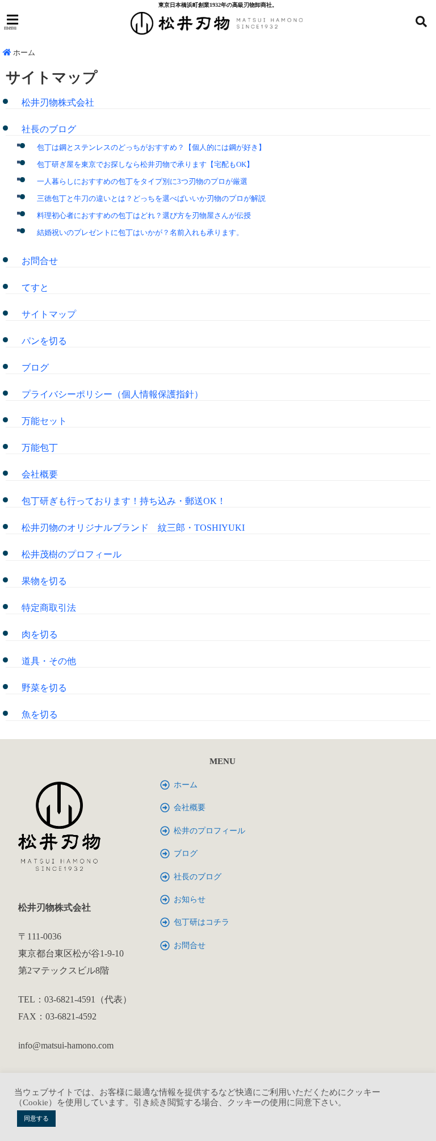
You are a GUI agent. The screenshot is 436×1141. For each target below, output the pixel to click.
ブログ (35, 367)
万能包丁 (40, 447)
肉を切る (40, 634)
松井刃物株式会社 (58, 102)
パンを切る (44, 341)
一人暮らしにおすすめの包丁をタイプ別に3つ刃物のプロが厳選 (142, 181)
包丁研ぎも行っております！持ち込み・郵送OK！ (124, 501)
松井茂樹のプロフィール (71, 554)
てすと (40, 287)
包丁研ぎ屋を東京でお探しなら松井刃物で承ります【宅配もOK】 (145, 164)
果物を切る (44, 581)
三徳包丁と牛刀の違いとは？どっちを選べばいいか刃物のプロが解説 (151, 198)
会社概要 (40, 474)
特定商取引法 (49, 608)
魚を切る (40, 714)
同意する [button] (36, 1118)
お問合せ (40, 261)
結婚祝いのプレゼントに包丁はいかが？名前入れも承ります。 (140, 232)
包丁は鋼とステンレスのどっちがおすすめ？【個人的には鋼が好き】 (151, 147)
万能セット (44, 421)
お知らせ (190, 899)
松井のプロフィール (209, 831)
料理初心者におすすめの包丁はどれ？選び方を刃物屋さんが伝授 (144, 215)
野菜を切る (44, 688)
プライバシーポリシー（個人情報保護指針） (112, 394)
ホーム (23, 52)
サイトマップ (49, 314)
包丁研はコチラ (201, 922)
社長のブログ (49, 129)
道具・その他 (49, 661)
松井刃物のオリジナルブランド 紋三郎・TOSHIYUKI (133, 527)
